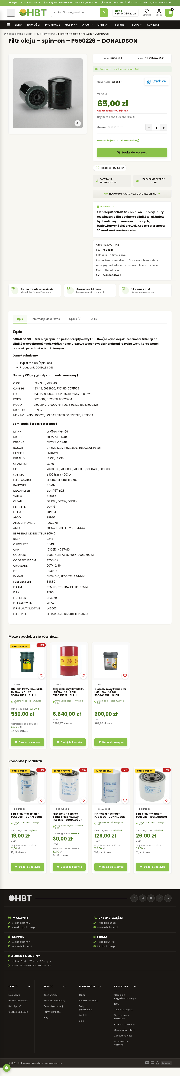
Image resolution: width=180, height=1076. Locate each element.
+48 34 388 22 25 (21, 922)
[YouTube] (151, 898)
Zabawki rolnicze (123, 1035)
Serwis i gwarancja (54, 1006)
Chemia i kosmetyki (124, 1024)
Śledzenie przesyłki (18, 1011)
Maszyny (71, 24)
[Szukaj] (104, 12)
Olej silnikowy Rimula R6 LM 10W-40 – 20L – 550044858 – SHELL (27, 692)
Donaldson (112, 270)
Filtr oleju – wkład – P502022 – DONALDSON (151, 815)
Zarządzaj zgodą (7, 1068)
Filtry (36, 33)
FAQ (46, 1017)
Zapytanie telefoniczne (108, 181)
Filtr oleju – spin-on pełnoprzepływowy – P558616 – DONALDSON (67, 817)
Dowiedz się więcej (29, 742)
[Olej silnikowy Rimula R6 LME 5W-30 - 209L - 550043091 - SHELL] (69, 661)
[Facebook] (134, 898)
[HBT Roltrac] (33, 12)
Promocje (52, 24)
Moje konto (14, 994)
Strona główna (15, 33)
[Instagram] (142, 898)
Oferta (102, 24)
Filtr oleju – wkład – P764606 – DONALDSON (109, 815)
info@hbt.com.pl (106, 946)
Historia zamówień (18, 1000)
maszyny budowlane (109, 265)
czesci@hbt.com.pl (107, 927)
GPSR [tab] (94, 319)
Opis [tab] (20, 319)
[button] (110, 168)
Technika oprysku (123, 1009)
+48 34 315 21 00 (106, 942)
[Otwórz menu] (11, 13)
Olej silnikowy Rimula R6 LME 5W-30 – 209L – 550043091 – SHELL (68, 692)
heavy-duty (150, 260)
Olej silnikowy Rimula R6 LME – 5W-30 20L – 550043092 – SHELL (110, 692)
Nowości (33, 24)
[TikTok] (159, 898)
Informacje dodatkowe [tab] (46, 319)
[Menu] (8, 24)
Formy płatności (52, 1011)
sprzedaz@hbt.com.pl (23, 927)
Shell (17, 684)
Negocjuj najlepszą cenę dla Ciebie (132, 193)
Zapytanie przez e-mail (154, 181)
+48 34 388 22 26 (113, 2)
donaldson (118, 260)
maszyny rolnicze (135, 265)
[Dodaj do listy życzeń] (41, 675)
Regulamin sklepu (88, 1000)
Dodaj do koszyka (134, 153)
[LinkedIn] (168, 898)
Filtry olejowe (48, 33)
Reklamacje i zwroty (54, 1000)
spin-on (154, 265)
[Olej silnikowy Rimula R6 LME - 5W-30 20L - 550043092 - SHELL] (111, 661)
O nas (86, 24)
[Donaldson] (156, 82)
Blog (135, 24)
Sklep (18, 24)
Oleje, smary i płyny (124, 1030)
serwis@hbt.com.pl (22, 946)
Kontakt (153, 24)
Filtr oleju (134, 260)
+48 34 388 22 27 (21, 942)
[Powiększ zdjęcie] (78, 123)
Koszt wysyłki (50, 994)
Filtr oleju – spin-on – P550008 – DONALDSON (26, 815)
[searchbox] (75, 12)
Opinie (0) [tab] (75, 319)
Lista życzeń (14, 1006)
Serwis (119, 24)
